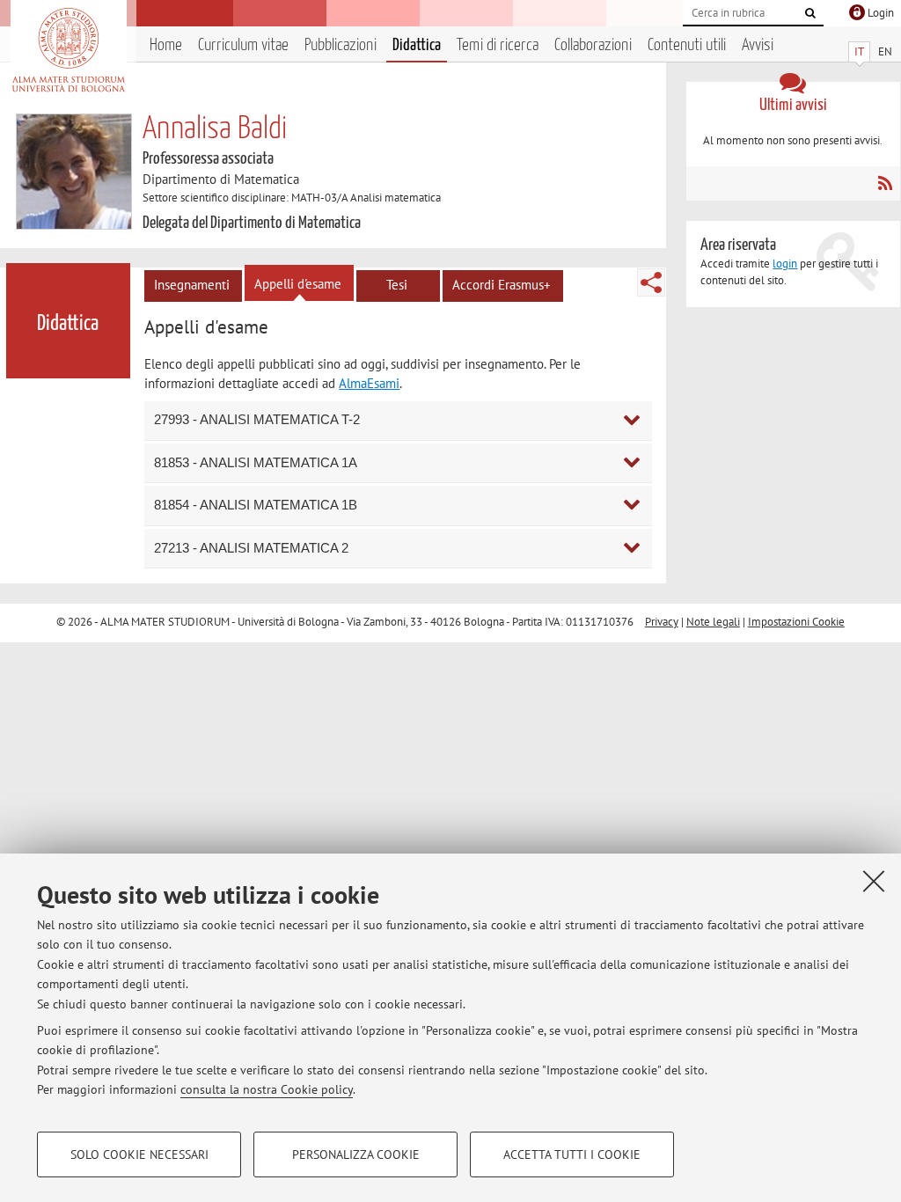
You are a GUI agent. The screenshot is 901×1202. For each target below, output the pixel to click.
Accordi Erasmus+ (501, 284)
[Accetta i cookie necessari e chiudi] (874, 881)
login (785, 263)
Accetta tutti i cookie (572, 1154)
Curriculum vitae (243, 45)
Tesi (396, 284)
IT (859, 51)
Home (166, 45)
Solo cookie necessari (139, 1154)
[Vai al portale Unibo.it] (68, 50)
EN (885, 51)
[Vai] (810, 13)
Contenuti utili (687, 45)
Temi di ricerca (497, 45)
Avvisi (757, 45)
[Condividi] (651, 282)
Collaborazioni (593, 45)
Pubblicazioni (340, 45)
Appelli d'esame (297, 283)
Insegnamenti (192, 284)
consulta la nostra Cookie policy (266, 1089)
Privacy (661, 621)
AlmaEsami (369, 383)
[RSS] (884, 183)
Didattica (416, 45)
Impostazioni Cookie (796, 621)
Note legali (713, 621)
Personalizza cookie (356, 1154)
